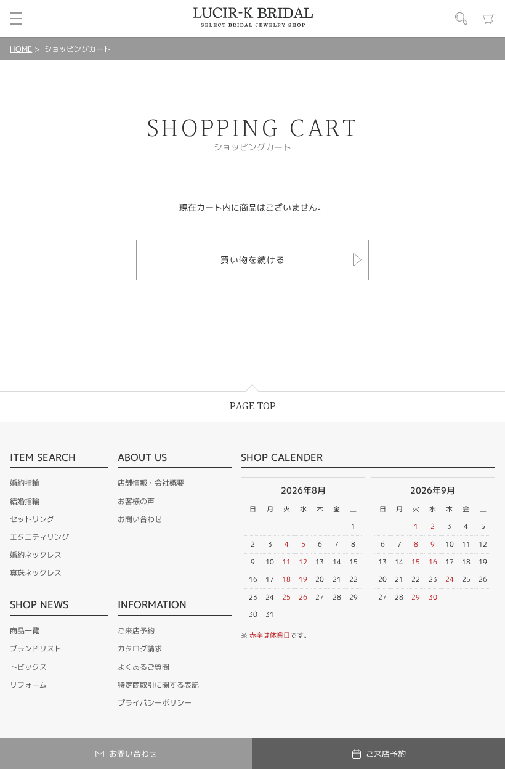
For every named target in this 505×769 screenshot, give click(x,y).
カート (489, 18)
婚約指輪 (24, 483)
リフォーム (28, 685)
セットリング (32, 519)
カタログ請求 (140, 648)
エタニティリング (39, 537)
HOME (21, 49)
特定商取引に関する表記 (158, 685)
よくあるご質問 (143, 667)
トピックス (28, 667)
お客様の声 (136, 501)
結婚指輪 (24, 501)
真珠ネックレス (36, 573)
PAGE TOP (253, 406)
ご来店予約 (136, 630)
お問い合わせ (140, 519)
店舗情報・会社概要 (151, 483)
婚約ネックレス (36, 555)
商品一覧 (24, 630)
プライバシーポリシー (155, 703)
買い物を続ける (252, 260)
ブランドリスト (36, 648)
